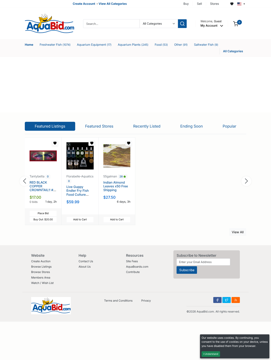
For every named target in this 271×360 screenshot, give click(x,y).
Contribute (133, 272)
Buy (186, 4)
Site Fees (132, 261)
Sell (199, 4)
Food (161, 44)
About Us (85, 266)
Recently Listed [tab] (146, 126)
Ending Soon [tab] (191, 126)
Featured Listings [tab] (50, 126)
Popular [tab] (229, 126)
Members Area (40, 277)
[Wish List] (232, 4)
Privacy (146, 300)
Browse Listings (41, 266)
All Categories (233, 51)
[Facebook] (217, 300)
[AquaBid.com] (49, 23)
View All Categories (113, 4)
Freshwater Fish (55, 44)
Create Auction (40, 261)
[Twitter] (226, 300)
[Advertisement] (135, 84)
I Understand (210, 353)
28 (121, 176)
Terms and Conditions (118, 300)
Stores (214, 4)
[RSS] (236, 300)
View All (238, 232)
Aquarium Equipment (94, 44)
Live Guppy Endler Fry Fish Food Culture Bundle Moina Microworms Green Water (77, 196)
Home (29, 44)
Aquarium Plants (133, 44)
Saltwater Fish (206, 44)
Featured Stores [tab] (99, 126)
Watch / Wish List (42, 283)
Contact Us (86, 261)
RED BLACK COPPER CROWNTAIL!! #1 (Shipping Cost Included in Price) (43, 190)
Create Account (84, 4)
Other (181, 44)
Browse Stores (40, 272)
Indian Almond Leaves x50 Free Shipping (115, 186)
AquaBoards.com (137, 266)
